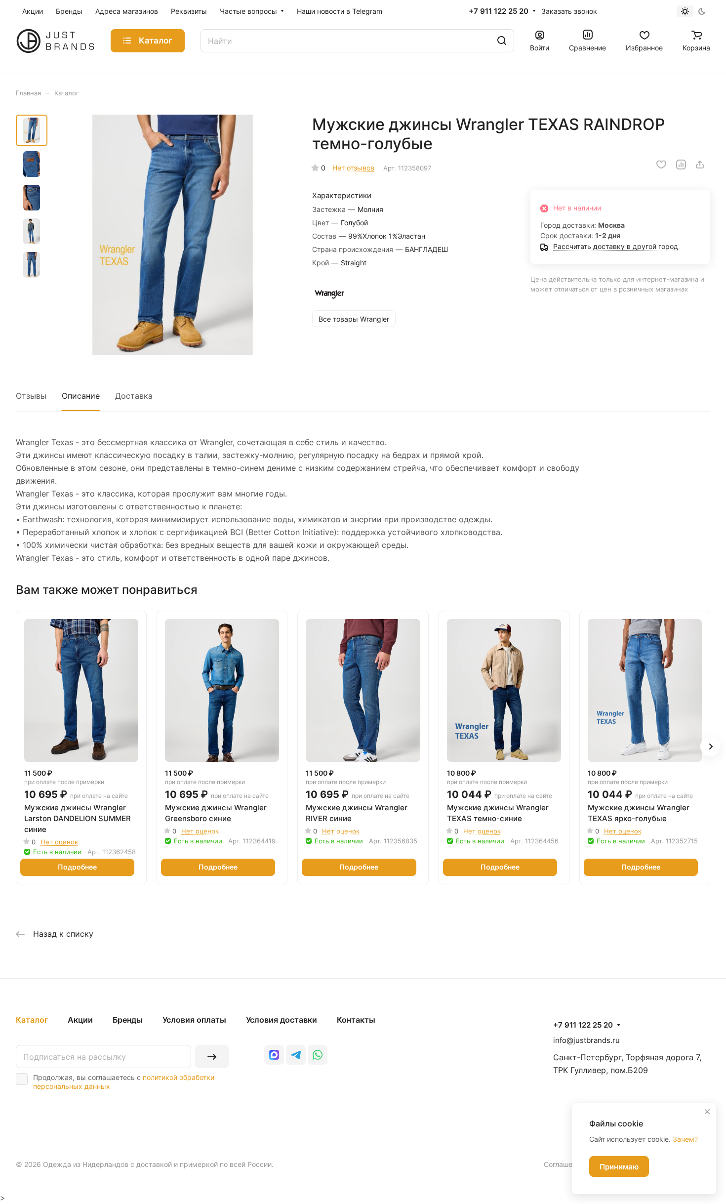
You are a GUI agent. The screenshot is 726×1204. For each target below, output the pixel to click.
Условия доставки (281, 1020)
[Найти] (501, 40)
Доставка (134, 396)
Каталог (32, 1020)
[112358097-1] (172, 235)
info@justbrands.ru (586, 1040)
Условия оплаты (194, 1020)
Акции (80, 1020)
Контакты (356, 1020)
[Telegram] (296, 1055)
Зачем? (685, 1139)
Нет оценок (59, 842)
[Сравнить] (681, 164)
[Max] (274, 1055)
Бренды (128, 1020)
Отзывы (31, 396)
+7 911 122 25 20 (498, 11)
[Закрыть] (707, 1112)
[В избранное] (661, 164)
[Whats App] (317, 1055)
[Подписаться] (212, 1056)
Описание (81, 396)
